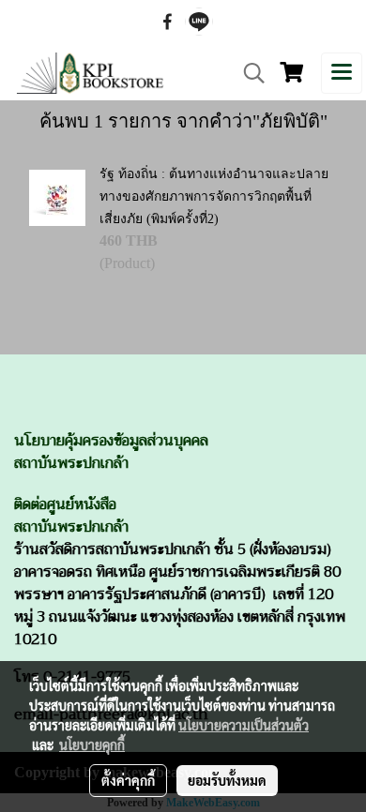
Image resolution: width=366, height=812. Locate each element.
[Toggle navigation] (341, 73)
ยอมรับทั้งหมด (227, 780)
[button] (248, 73)
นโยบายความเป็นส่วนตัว (243, 724)
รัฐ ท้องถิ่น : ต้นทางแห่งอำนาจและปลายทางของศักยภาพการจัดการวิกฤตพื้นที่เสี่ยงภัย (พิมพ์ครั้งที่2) (213, 196)
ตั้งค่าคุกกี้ (128, 780)
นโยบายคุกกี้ (92, 744)
